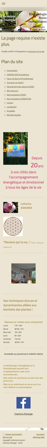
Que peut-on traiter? (15, 82)
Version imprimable (13, 434)
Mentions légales (14, 114)
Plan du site (7, 437)
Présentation (12, 70)
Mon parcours (12, 90)
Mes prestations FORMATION (19, 98)
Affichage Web (38, 437)
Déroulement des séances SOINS (20, 86)
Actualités (11, 110)
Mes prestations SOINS (16, 94)
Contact (10, 102)
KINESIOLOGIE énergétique (18, 74)
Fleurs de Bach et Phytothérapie (20, 78)
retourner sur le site (36, 51)
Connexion (40, 434)
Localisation (12, 106)
